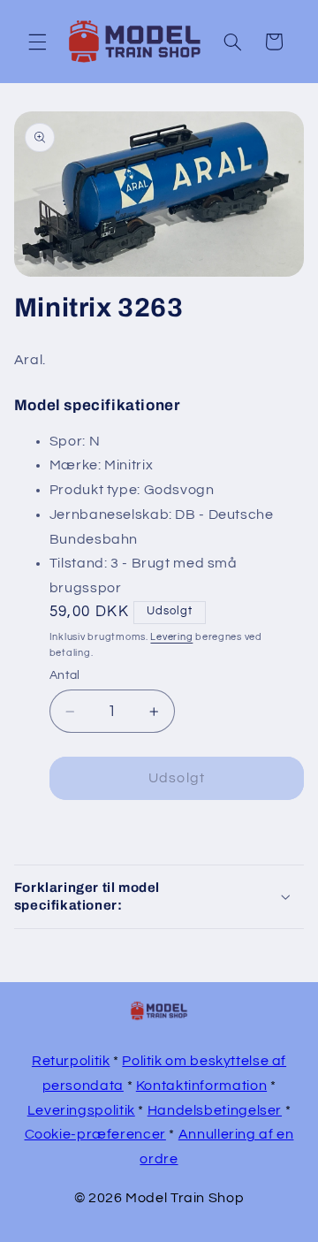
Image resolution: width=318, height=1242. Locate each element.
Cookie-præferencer (95, 1134)
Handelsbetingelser (215, 1110)
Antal (64, 675)
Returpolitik (71, 1061)
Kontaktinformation (201, 1085)
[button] (37, 41)
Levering (171, 637)
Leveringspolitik (81, 1110)
